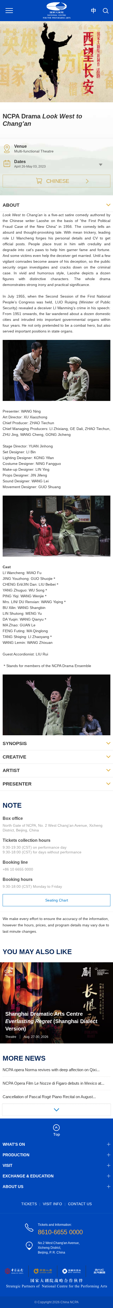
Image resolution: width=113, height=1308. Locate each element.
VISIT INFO (52, 1204)
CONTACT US (80, 1204)
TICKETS (29, 1204)
